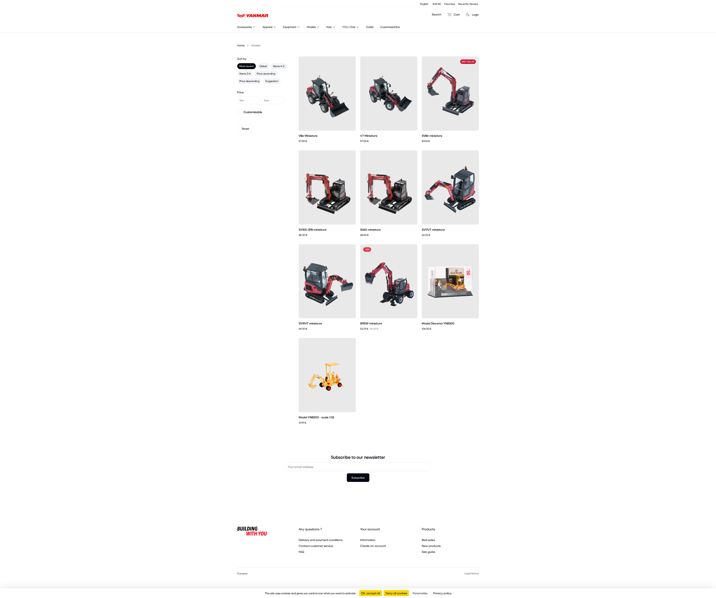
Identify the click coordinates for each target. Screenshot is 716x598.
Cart (456, 14)
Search (436, 14)
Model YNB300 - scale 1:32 (316, 417)
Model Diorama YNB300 (438, 323)
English (424, 3)
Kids (329, 27)
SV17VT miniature (433, 229)
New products (431, 545)
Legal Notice (471, 573)
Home (240, 45)
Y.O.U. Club (349, 27)
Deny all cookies (396, 593)
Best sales (428, 540)
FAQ (301, 551)
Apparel (268, 27)
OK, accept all (370, 593)
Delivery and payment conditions (321, 540)
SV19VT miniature (310, 323)
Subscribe (358, 477)
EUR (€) (437, 3)
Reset (245, 128)
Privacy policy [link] (442, 593)
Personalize (420, 593)
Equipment (290, 27)
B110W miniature (371, 323)
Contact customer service (316, 545)
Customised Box (390, 27)
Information (367, 540)
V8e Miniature (308, 135)
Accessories (244, 27)
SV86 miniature (432, 135)
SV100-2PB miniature (312, 229)
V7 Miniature (368, 135)
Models (311, 27)
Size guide (428, 551)
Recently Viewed (468, 3)
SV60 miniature (370, 229)
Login (475, 14)
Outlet (369, 27)
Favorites (449, 3)
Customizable (253, 112)
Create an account (373, 545)
